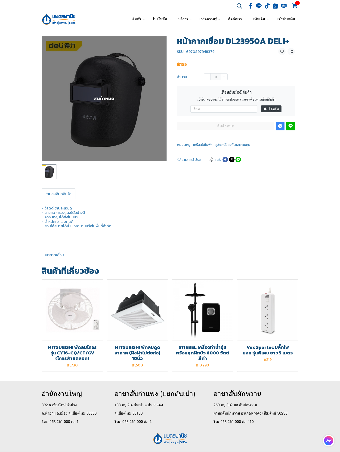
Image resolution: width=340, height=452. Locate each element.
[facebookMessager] (328, 440)
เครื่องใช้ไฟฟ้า (203, 144)
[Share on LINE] (238, 159)
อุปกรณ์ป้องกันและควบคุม (232, 144)
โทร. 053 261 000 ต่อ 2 (132, 421)
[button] (239, 6)
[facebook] (250, 5)
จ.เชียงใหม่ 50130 (128, 413)
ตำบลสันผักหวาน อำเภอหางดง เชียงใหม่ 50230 (250, 413)
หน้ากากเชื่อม (53, 255)
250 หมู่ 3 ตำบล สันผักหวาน (235, 405)
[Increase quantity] (224, 77)
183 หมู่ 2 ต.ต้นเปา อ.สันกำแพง (138, 405)
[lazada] (283, 5)
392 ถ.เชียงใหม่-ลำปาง (59, 405)
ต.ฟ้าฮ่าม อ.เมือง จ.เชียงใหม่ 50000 (69, 413)
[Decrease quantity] (207, 77)
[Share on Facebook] (225, 159)
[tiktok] (267, 5)
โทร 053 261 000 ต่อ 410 (233, 421)
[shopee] (275, 5)
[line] (259, 5)
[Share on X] (232, 159)
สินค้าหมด (225, 126)
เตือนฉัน (273, 109)
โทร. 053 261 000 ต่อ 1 (60, 421)
